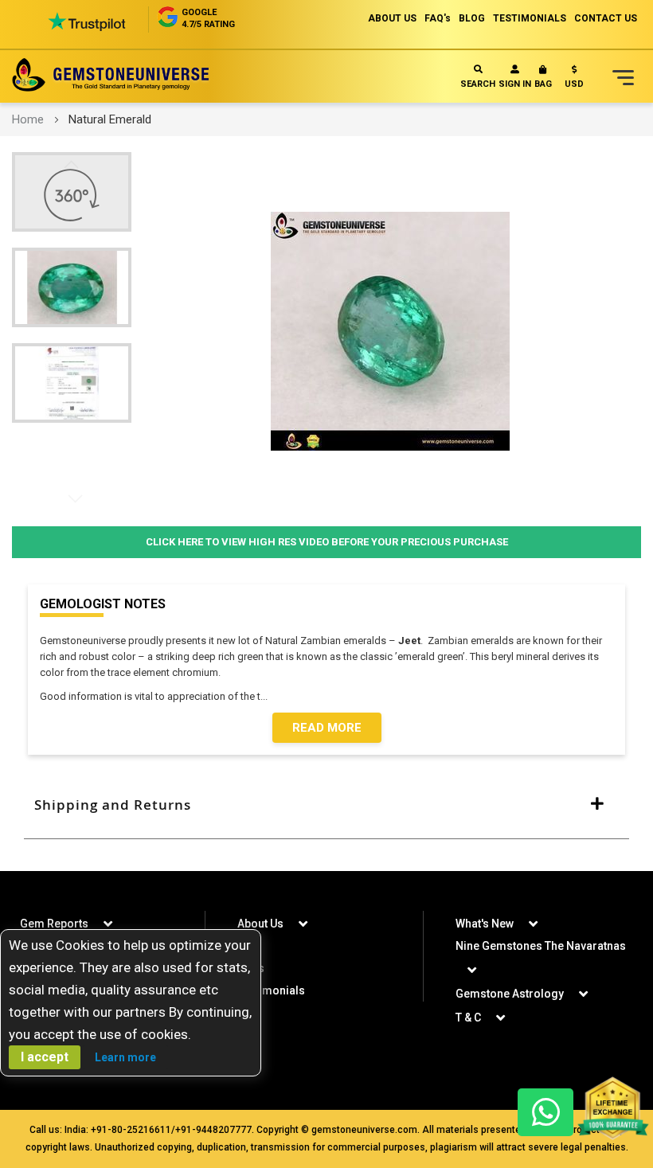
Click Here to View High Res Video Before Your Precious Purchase (327, 542)
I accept (44, 1056)
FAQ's (437, 18)
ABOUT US (392, 18)
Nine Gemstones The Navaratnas (541, 945)
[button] (574, 80)
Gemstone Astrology (510, 993)
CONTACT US (605, 18)
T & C (468, 1017)
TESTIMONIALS (529, 18)
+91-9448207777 (213, 1129)
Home (28, 119)
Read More (327, 728)
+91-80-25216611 (131, 1129)
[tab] (326, 805)
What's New (485, 923)
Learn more (125, 1057)
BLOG (472, 18)
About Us (260, 923)
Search (477, 84)
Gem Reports (54, 923)
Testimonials (271, 990)
